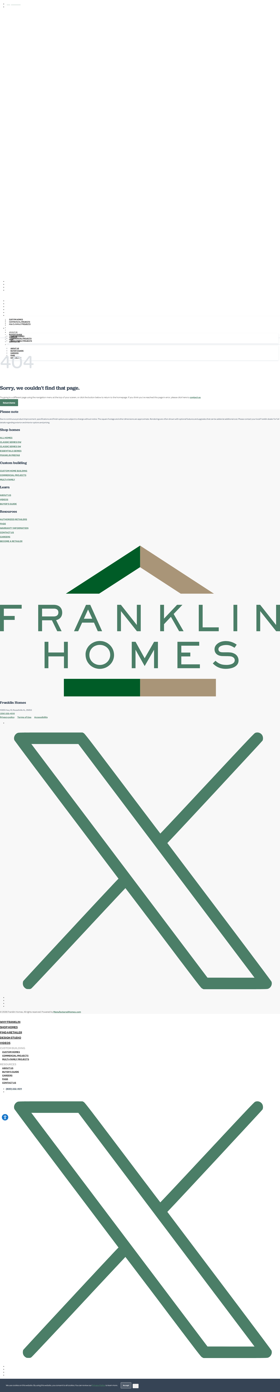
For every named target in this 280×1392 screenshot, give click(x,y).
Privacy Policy (98, 1385)
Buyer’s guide (10, 1071)
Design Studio (16, 327)
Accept (126, 1385)
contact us (195, 397)
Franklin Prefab (10, 455)
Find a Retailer (16, 325)
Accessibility (41, 717)
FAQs (3, 523)
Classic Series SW (10, 446)
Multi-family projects (21, 341)
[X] (143, 281)
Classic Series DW (10, 442)
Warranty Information (14, 528)
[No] (136, 1386)
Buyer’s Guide (8, 503)
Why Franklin (15, 320)
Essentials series (10, 450)
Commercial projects (21, 338)
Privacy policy (7, 717)
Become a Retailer (11, 541)
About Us (14, 348)
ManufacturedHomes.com (67, 1011)
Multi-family (7, 479)
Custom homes (17, 336)
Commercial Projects (13, 475)
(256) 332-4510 (7, 713)
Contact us (9, 1082)
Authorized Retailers (13, 519)
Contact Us (7, 532)
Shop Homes (14, 323)
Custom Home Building (13, 470)
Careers (5, 536)
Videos (12, 330)
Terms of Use (24, 717)
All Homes (6, 437)
